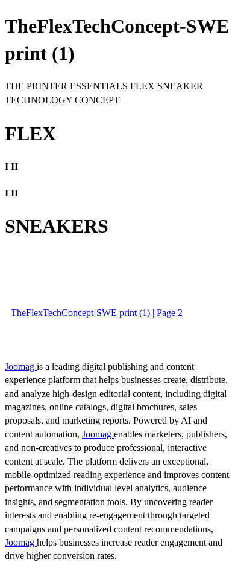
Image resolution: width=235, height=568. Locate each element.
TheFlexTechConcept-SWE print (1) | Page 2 (97, 313)
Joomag (21, 366)
